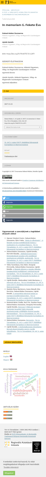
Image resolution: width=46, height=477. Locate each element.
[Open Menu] (2, 2)
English (6, 356)
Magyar (6, 360)
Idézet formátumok (13, 127)
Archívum (15, 10)
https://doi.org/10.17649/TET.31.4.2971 (20, 54)
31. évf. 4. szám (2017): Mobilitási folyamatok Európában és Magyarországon (20, 13)
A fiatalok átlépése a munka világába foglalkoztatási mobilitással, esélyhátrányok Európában (24, 271)
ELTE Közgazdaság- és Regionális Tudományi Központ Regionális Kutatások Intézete (20, 436)
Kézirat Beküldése (13, 342)
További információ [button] (11, 467)
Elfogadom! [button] (9, 473)
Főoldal (6, 10)
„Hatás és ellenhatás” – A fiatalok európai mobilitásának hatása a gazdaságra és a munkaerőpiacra (25, 242)
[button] (23, 198)
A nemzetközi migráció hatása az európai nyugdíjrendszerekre (22, 294)
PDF (7, 91)
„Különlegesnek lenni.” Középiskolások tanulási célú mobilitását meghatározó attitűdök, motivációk (22, 256)
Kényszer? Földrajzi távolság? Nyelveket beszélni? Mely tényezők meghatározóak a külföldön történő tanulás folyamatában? (23, 310)
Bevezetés (30, 320)
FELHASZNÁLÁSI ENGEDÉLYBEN (14, 191)
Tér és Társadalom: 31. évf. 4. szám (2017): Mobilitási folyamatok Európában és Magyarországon (24, 247)
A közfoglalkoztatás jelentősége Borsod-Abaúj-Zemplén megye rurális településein (24, 329)
